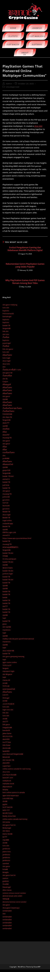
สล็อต (5, 432)
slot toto (6, 334)
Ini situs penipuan (9, 559)
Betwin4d (6, 757)
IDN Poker (6, 745)
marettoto (7, 630)
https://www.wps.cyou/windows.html (17, 538)
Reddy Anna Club (9, 816)
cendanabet (7, 911)
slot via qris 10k (8, 760)
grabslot (6, 881)
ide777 (5, 606)
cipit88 (5, 399)
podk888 (6, 458)
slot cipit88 (7, 627)
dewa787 (6, 435)
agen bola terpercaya (11, 795)
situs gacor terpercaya (11, 908)
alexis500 (6, 739)
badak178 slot (8, 553)
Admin (9, 83)
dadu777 (6, 423)
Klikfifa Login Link (9, 532)
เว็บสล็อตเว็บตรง (8, 411)
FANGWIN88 (7, 414)
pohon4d (6, 497)
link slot (5, 331)
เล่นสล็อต (6, 429)
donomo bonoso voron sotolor (14, 902)
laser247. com (8, 777)
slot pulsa (6, 822)
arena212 (6, 479)
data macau (7, 890)
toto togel (6, 358)
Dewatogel (7, 887)
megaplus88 (7, 727)
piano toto (7, 851)
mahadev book (8, 783)
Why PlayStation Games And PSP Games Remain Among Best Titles (25, 281)
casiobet (6, 863)
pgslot (5, 804)
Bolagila (5, 872)
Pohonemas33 (8, 313)
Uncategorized (12, 87)
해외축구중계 (8, 813)
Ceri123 (5, 503)
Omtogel (6, 698)
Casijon (5, 381)
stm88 (5, 683)
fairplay (5, 789)
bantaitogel (7, 316)
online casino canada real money (15, 819)
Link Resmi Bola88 (9, 775)
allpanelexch (7, 786)
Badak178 (6, 511)
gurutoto (6, 500)
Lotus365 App (8, 798)
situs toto (6, 364)
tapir (4, 618)
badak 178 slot (8, 476)
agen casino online (10, 662)
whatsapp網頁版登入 (10, 547)
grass (5, 624)
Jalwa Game (7, 733)
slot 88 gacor (7, 674)
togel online (7, 520)
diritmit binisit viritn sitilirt (12, 896)
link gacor (6, 724)
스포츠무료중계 (8, 704)
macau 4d (6, 680)
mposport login (8, 671)
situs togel (6, 361)
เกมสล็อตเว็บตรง (8, 452)
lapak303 (6, 751)
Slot (4, 913)
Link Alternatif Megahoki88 (13, 754)
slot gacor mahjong (10, 305)
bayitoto (6, 311)
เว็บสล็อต (6, 337)
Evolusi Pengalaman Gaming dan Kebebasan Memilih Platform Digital (25, 249)
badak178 (6, 325)
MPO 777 (6, 810)
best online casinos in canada (14, 792)
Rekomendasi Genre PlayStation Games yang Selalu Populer (25, 265)
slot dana (6, 831)
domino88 (6, 748)
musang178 (7, 438)
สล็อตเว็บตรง (7, 355)
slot (4, 367)
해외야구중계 (8, 568)
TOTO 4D (6, 686)
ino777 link (7, 742)
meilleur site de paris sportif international (18, 639)
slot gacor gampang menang (13, 656)
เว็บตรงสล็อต (7, 375)
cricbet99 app (8, 523)
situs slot (38, 126)
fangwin (6, 668)
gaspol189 (6, 470)
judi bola (6, 485)
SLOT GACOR (7, 807)
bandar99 (6, 730)
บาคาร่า (5, 695)
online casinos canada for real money (17, 769)
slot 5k (5, 379)
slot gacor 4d (7, 373)
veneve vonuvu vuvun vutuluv (14, 893)
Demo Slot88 (7, 834)
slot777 (5, 721)
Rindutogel (7, 828)
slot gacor (6, 396)
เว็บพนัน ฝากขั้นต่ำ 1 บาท (12, 370)
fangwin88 (6, 328)
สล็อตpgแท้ (7, 384)
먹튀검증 (6, 899)
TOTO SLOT (7, 665)
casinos (5, 878)
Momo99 (6, 506)
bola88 (5, 869)
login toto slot (8, 709)
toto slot (6, 307)
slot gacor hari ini (9, 825)
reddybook (7, 781)
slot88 (5, 701)
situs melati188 (8, 650)
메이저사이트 (8, 736)
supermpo (7, 766)
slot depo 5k (7, 417)
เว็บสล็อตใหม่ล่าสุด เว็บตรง (12, 408)
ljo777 (5, 837)
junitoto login (8, 574)
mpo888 (6, 840)
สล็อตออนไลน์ (8, 464)
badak (5, 597)
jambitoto (6, 849)
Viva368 (5, 884)
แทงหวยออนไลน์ (9, 689)
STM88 (5, 556)
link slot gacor (8, 349)
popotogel (7, 343)
